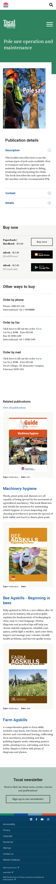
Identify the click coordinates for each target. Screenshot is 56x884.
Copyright (7, 836)
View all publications (14, 407)
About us (7, 5)
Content (10, 193)
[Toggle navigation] (49, 24)
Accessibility (9, 824)
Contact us (8, 854)
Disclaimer (8, 842)
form (39, 328)
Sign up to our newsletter (28, 799)
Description (12, 150)
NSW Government (10, 868)
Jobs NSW (7, 872)
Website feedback (11, 860)
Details (9, 202)
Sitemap (7, 848)
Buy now (42, 242)
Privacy (6, 830)
